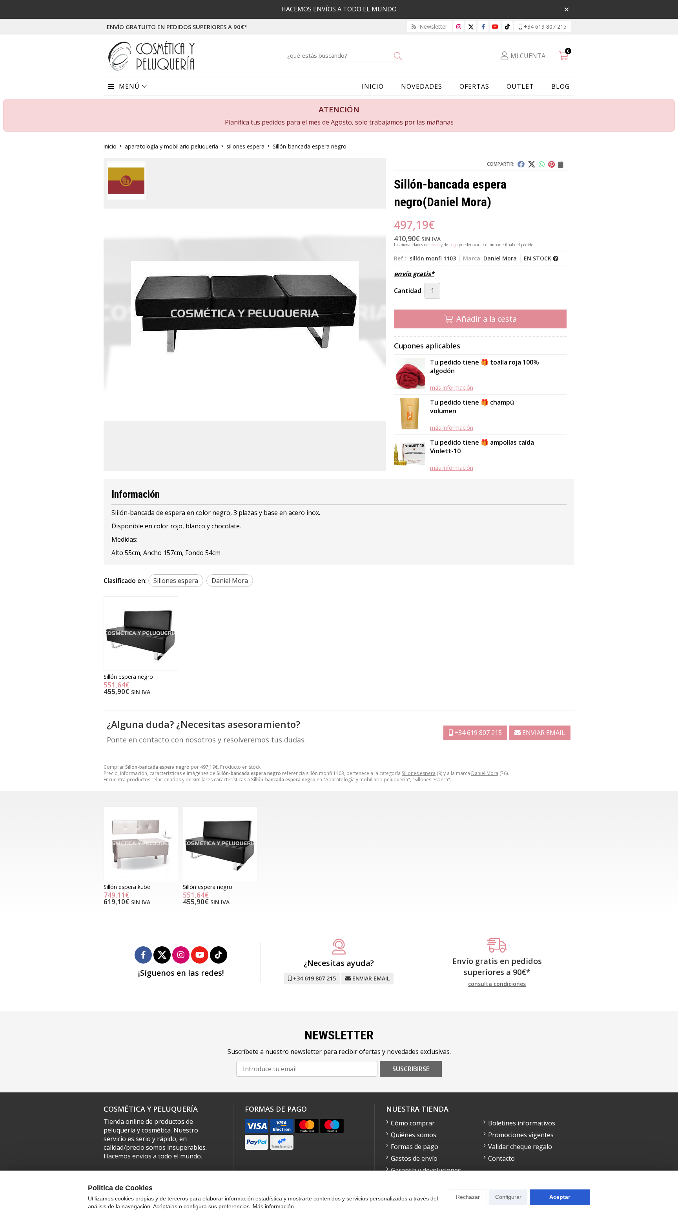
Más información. (274, 1206)
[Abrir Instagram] (458, 26)
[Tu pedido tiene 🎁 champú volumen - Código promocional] (409, 414)
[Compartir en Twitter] (532, 164)
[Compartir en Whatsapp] (542, 164)
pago (453, 244)
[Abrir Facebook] (483, 26)
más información (451, 387)
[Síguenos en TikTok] (507, 26)
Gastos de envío (414, 1158)
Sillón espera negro (128, 676)
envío (434, 244)
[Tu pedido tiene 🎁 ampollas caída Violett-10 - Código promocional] (409, 454)
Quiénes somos (413, 1135)
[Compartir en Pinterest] (551, 164)
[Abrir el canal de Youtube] (495, 26)
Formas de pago (414, 1146)
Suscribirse (410, 1069)
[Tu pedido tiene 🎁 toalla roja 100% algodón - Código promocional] (409, 374)
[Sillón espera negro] (141, 634)
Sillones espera (419, 773)
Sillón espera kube (127, 887)
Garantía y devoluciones (426, 1170)
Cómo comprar (413, 1123)
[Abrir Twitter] (471, 26)
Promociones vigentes (521, 1135)
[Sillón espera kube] (141, 844)
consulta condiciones (497, 984)
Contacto (501, 1158)
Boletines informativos (521, 1123)
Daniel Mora (484, 773)
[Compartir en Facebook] (521, 164)
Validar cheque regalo (520, 1146)
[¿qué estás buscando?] (344, 55)
